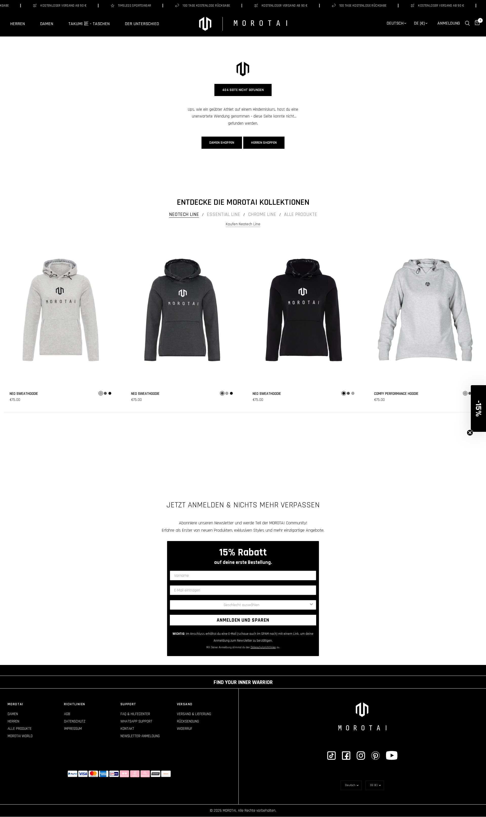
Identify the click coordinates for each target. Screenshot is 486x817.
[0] (476, 23)
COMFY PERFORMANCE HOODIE (396, 393)
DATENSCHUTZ (74, 721)
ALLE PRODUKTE (20, 728)
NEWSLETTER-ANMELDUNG (140, 736)
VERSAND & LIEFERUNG (194, 714)
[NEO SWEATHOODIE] (61, 310)
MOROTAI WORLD (20, 736)
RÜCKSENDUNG (188, 721)
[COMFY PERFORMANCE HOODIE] (425, 310)
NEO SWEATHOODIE (24, 393)
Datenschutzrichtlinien (263, 647)
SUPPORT (128, 704)
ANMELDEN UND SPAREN (243, 620)
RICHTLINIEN (74, 704)
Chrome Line (262, 214)
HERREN (17, 24)
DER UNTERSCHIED (142, 24)
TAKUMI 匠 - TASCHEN (89, 24)
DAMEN (46, 24)
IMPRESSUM (73, 728)
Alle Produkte (300, 214)
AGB (67, 714)
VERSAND (185, 704)
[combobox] (241, 604)
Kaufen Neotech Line (243, 224)
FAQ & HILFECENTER (135, 714)
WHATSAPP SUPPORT (136, 721)
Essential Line (223, 214)
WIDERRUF (184, 728)
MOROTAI (15, 704)
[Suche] (467, 23)
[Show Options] (311, 604)
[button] (478, 408)
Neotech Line (184, 214)
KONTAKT (127, 728)
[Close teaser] (470, 433)
